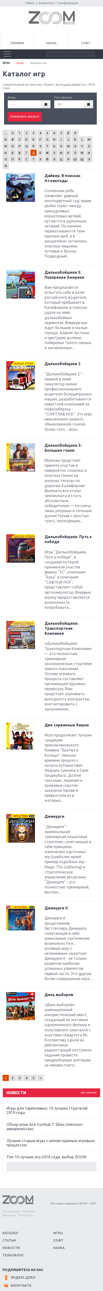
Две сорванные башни (67, 725)
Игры (20, 62)
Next (51, 1166)
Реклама (28, 1211)
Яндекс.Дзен (23, 1277)
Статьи (9, 1240)
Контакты (25, 1215)
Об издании (11, 1211)
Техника (17, 43)
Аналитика (46, 3)
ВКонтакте (21, 1285)
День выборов (59, 994)
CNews (30, 3)
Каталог (10, 1233)
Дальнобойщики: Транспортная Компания (61, 628)
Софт (85, 43)
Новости (11, 1248)
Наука (51, 43)
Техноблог (13, 1255)
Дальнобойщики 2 (62, 364)
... (6, 133)
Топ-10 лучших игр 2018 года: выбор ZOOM (46, 1157)
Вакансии (9, 1215)
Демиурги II (56, 908)
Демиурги (54, 816)
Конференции (68, 3)
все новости (89, 1092)
